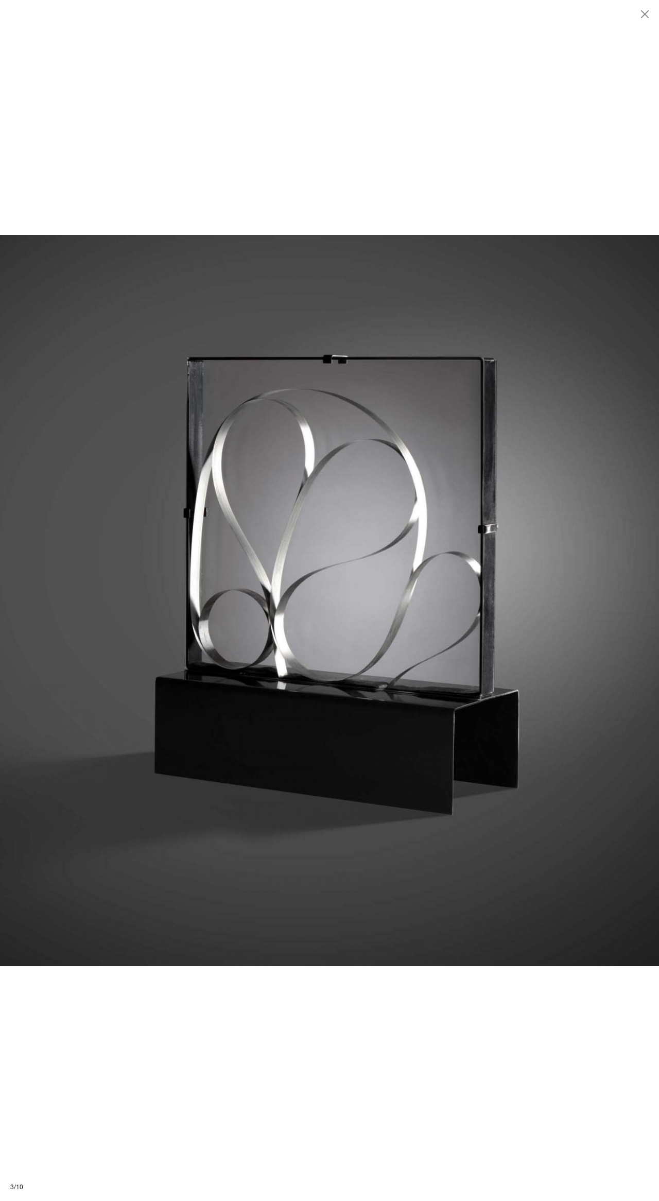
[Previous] (165, 600)
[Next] (494, 600)
